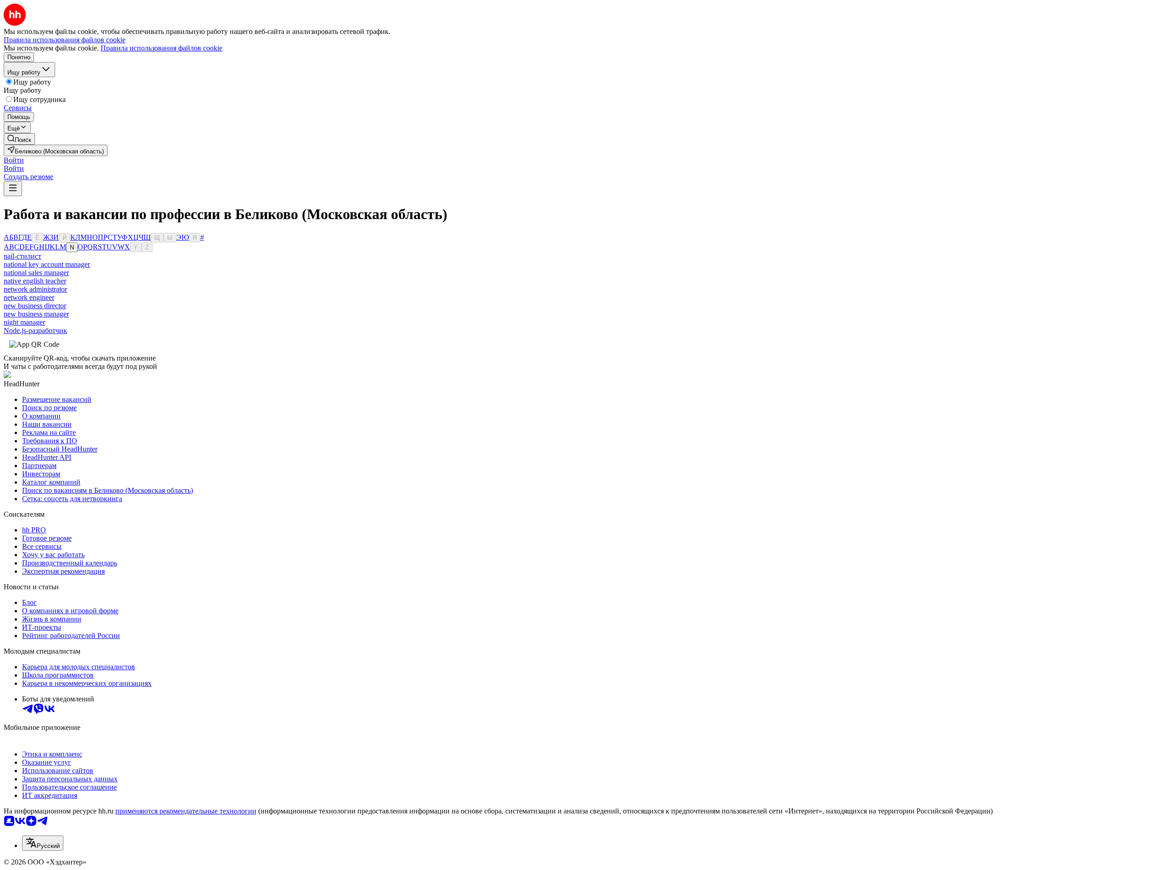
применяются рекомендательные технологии (185, 811)
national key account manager (47, 264)
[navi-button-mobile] (13, 188)
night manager (24, 322)
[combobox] (42, 843)
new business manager (36, 314)
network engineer (29, 297)
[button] (14, 160)
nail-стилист (22, 256)
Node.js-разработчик (35, 330)
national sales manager (36, 273)
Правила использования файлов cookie (161, 48)
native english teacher (35, 281)
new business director (35, 306)
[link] (19, 139)
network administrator (35, 289)
